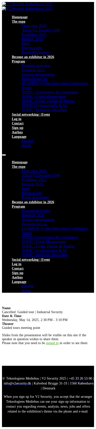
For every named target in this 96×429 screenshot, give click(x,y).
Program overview (36, 65)
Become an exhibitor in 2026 (33, 57)
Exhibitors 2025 (34, 34)
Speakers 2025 (33, 70)
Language (19, 136)
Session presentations (38, 74)
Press (26, 43)
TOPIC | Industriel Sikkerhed (44, 110)
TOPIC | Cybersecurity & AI (44, 105)
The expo (18, 21)
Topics (27, 88)
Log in (16, 119)
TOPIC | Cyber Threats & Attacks (48, 101)
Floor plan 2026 (34, 26)
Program (18, 61)
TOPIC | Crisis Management (44, 96)
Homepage (20, 17)
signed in (52, 343)
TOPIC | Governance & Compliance (50, 92)
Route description (35, 52)
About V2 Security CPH (41, 30)
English (27, 141)
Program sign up (34, 79)
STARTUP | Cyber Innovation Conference (55, 83)
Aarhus (17, 132)
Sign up (17, 128)
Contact (18, 123)
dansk (26, 145)
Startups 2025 (32, 39)
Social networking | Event (31, 114)
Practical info (32, 48)
